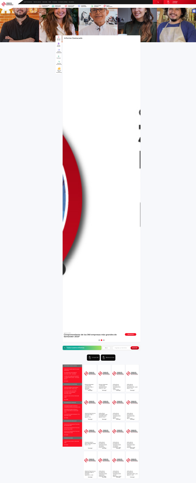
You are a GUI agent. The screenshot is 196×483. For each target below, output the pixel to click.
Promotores (54, 1)
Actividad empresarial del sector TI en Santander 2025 (72, 415)
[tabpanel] (102, 189)
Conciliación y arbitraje (62, 1)
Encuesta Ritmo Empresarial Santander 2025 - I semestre (70, 373)
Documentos (71, 1)
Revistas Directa (58, 39)
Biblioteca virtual (109, 357)
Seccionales (44, 1)
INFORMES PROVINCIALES (70, 420)
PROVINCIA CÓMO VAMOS (70, 365)
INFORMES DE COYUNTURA (70, 384)
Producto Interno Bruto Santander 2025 (71, 396)
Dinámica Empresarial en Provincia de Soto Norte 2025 (71, 428)
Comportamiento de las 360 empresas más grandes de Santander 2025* (70, 392)
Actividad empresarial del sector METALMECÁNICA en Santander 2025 (71, 410)
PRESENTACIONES (68, 438)
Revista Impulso (58, 46)
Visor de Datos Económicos (59, 71)
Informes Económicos (59, 64)
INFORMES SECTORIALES (70, 402)
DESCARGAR (131, 334)
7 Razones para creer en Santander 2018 (71, 442)
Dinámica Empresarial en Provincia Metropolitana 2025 (71, 432)
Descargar (90, 390)
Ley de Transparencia (28, 1)
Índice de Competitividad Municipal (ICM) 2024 (71, 369)
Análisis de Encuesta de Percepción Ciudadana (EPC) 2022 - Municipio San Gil (71, 377)
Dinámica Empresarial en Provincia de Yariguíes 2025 (71, 425)
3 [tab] (104, 340)
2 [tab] (101, 340)
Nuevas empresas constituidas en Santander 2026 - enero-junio (71, 388)
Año (106, 348)
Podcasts (59, 58)
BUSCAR (134, 348)
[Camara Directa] (9, 5)
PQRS (50, 1)
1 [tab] (99, 340)
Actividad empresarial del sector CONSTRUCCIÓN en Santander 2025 (72, 406)
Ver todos (66, 381)
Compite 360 (95, 357)
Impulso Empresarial (59, 52)
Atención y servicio (37, 1)
